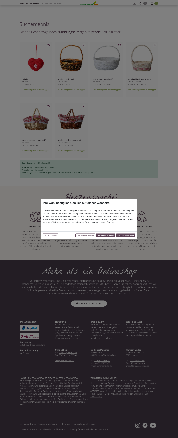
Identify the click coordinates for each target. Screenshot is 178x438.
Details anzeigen (50, 235)
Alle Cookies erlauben (125, 235)
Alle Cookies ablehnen (105, 235)
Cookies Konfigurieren (85, 235)
